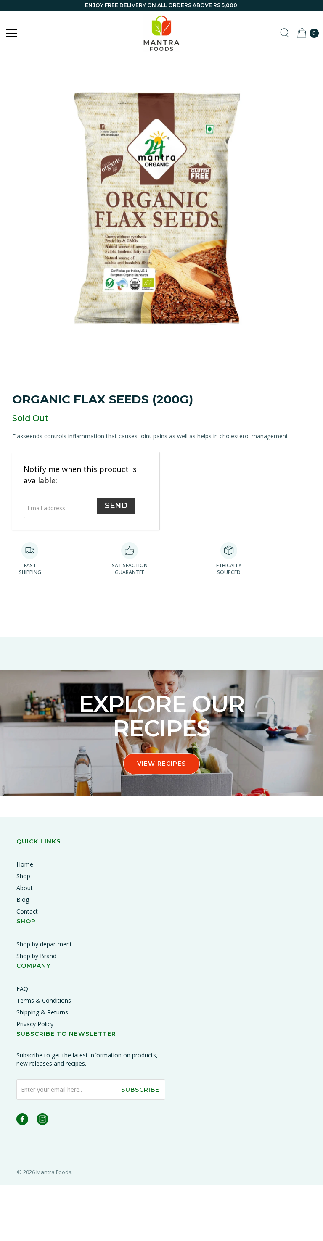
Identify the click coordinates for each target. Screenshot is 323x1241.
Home (24, 864)
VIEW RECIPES (161, 763)
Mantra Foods (53, 1172)
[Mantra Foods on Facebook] (22, 1121)
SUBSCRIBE (140, 1089)
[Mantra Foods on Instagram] (42, 1121)
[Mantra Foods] (161, 33)
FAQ (22, 989)
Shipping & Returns (42, 1012)
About (24, 888)
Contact (27, 911)
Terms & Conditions (43, 1000)
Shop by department (44, 944)
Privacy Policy (34, 1024)
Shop (23, 876)
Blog (22, 900)
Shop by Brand (36, 956)
